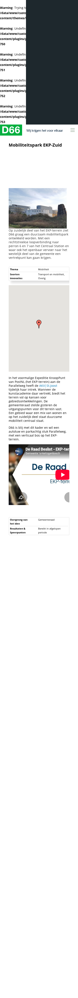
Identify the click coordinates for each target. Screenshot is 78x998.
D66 (11, 130)
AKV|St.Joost (48, 386)
